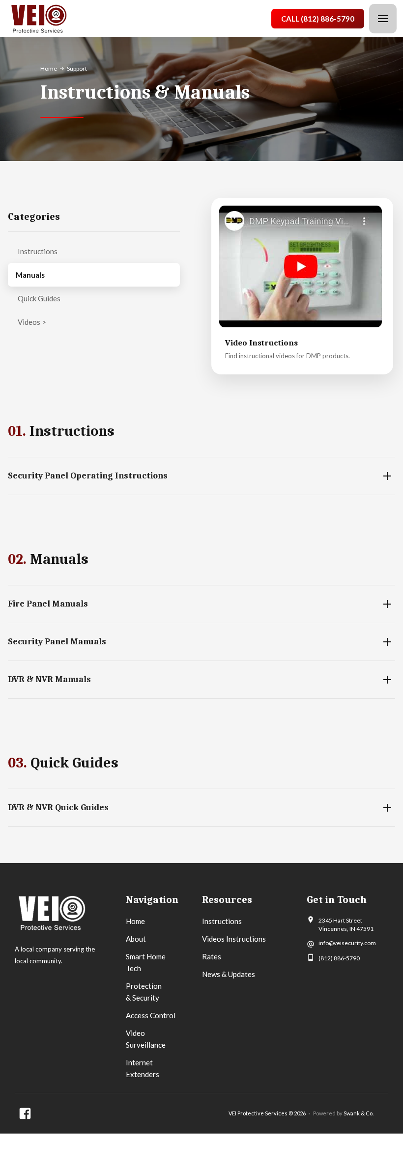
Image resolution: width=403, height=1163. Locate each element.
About (136, 938)
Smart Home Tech (146, 962)
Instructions (38, 251)
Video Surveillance (146, 1039)
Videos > (32, 321)
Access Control (150, 1015)
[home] (38, 19)
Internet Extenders (142, 1068)
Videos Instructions (234, 938)
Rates (211, 956)
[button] (383, 18)
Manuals (30, 274)
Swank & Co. (359, 1113)
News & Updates (228, 974)
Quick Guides (39, 298)
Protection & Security (144, 991)
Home (48, 68)
